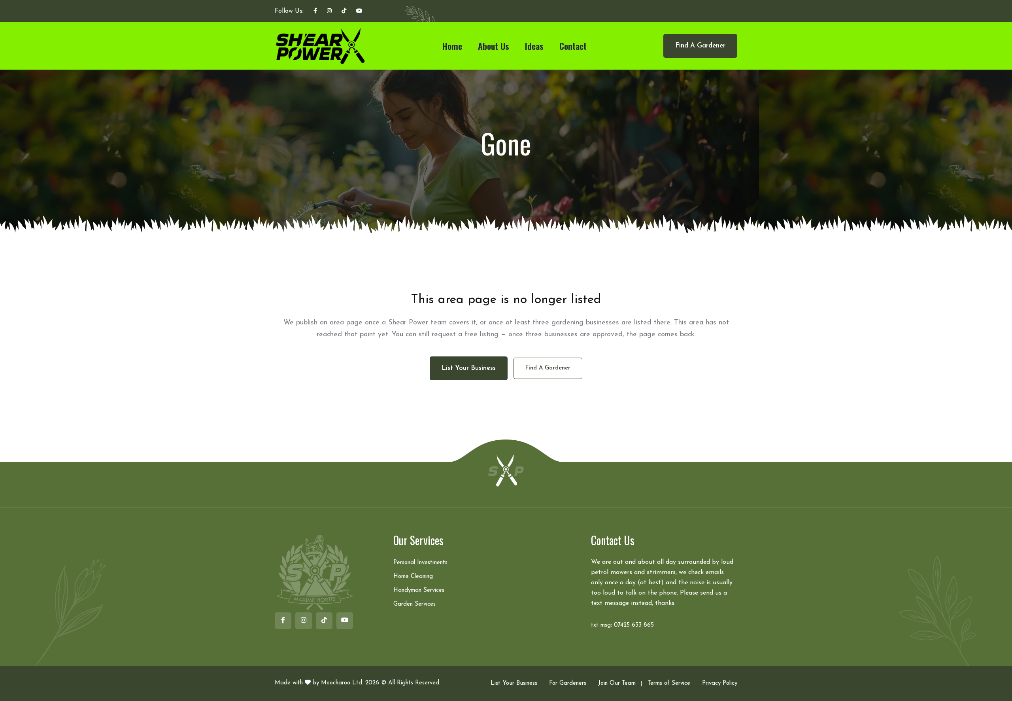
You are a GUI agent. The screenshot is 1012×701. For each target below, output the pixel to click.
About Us (493, 46)
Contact (573, 46)
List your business (469, 368)
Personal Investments (420, 563)
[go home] (506, 470)
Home (452, 46)
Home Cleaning (413, 577)
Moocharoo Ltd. (342, 683)
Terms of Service (669, 683)
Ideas (534, 46)
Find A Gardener (700, 45)
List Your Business (514, 683)
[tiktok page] (344, 11)
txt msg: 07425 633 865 (622, 625)
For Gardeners (567, 683)
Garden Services (414, 604)
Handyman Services (418, 590)
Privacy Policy (719, 683)
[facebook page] (315, 11)
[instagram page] (329, 11)
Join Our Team (617, 683)
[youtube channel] (359, 11)
